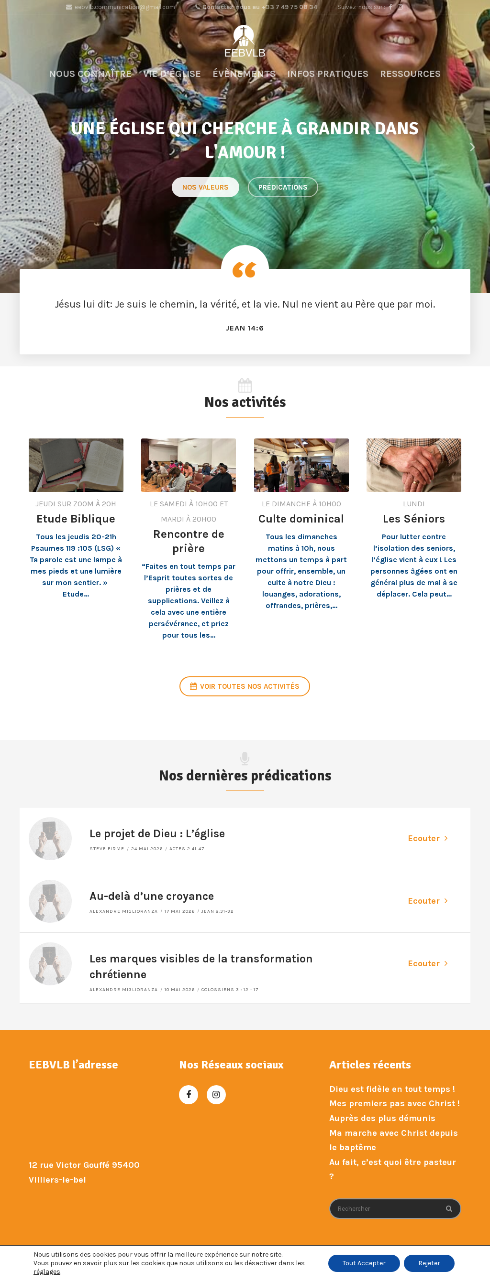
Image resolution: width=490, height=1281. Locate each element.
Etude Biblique (75, 518)
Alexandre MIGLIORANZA (123, 911)
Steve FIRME (106, 849)
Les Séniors (414, 518)
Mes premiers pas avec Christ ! (394, 1103)
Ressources (410, 73)
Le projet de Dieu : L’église (157, 833)
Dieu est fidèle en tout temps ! (392, 1089)
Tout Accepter (364, 1263)
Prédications (283, 187)
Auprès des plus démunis (382, 1118)
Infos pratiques (327, 73)
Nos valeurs (205, 187)
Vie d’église (172, 73)
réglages (46, 1272)
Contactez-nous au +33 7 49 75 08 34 (259, 7)
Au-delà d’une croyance (151, 896)
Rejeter (429, 1263)
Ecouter (424, 838)
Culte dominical (301, 518)
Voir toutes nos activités (250, 686)
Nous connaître (90, 73)
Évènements (244, 73)
